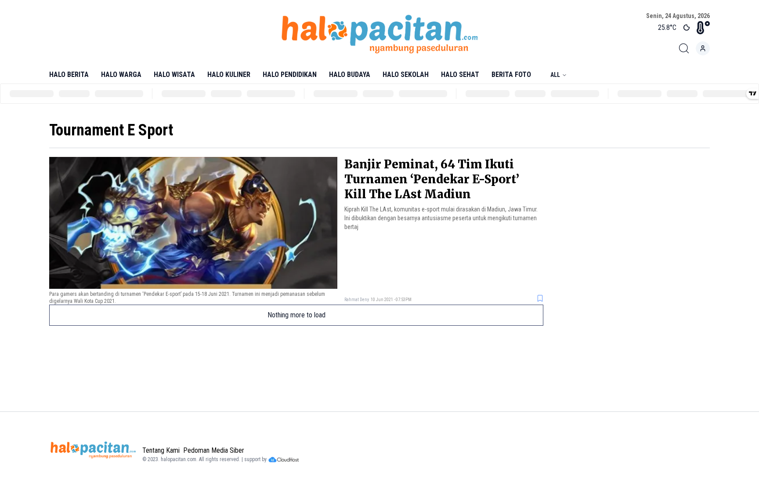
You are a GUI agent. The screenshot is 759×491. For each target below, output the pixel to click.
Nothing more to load (296, 315)
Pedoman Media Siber (213, 450)
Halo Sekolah (406, 74)
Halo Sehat (460, 74)
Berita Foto (511, 74)
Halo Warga (121, 74)
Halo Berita (69, 74)
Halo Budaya (349, 74)
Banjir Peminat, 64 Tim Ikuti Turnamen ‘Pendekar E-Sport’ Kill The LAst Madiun (431, 179)
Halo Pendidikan (290, 74)
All (555, 74)
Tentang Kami (161, 450)
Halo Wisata (174, 74)
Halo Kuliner (228, 74)
